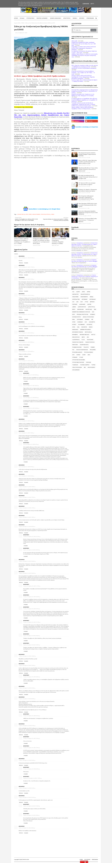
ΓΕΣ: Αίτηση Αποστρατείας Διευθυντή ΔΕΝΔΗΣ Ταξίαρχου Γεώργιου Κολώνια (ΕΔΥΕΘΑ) (87, 154)
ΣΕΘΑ (89, 354)
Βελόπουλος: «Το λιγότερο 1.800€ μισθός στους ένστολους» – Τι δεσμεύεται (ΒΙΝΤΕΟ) (87, 220)
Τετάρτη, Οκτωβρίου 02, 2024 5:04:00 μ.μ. (31, 676)
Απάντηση (21, 262)
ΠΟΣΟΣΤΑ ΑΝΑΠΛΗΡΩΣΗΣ (82, 349)
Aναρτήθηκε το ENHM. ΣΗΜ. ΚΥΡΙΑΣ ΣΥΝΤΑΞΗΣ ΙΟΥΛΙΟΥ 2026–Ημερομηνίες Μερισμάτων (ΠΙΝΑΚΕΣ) (83, 48)
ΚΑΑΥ (86, 322)
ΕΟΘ (93, 312)
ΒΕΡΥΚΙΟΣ (92, 301)
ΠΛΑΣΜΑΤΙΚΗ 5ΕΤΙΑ (84, 344)
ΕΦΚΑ (73, 319)
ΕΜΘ (95, 309)
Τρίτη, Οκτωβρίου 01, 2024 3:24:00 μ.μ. (26, 323)
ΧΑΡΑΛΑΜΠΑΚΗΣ (76, 370)
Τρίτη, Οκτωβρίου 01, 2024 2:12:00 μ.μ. (26, 279)
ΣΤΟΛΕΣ (81, 357)
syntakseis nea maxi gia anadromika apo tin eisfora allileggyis (84, 260)
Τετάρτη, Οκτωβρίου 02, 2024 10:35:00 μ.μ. (27, 797)
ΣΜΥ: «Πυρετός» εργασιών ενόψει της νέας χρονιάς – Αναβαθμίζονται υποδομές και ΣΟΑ (84, 66)
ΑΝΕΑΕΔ (91, 296)
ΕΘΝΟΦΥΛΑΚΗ (80, 309)
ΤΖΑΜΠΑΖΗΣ (75, 364)
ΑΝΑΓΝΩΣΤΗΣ (75, 294)
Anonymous (80, 243)
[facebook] (77, 117)
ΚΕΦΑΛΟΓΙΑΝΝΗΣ (36, 214)
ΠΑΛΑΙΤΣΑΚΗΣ (90, 339)
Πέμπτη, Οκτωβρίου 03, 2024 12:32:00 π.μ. (31, 644)
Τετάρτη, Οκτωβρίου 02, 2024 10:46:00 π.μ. (27, 573)
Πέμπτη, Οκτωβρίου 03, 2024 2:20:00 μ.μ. (27, 827)
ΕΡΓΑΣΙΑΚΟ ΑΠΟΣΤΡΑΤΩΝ (82, 314)
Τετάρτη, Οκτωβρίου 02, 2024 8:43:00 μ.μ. (31, 768)
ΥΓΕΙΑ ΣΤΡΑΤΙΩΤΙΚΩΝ (77, 367)
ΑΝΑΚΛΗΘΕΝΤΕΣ (84, 296)
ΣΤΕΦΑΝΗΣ (74, 357)
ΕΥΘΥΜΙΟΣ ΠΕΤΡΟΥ (76, 317)
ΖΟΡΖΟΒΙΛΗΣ (80, 319)
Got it (92, 3)
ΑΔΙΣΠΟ (78, 291)
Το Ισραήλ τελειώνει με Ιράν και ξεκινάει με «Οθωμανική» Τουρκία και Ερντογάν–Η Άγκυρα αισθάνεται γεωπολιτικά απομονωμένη (83, 104)
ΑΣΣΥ (81, 301)
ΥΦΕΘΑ (22, 23)
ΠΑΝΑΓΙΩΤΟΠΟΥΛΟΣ (90, 342)
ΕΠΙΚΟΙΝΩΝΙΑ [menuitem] (90, 18)
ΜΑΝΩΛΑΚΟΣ (75, 329)
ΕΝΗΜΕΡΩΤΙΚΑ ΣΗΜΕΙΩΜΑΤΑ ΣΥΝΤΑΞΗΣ (81, 312)
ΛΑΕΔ (78, 327)
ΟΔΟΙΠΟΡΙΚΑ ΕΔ (76, 339)
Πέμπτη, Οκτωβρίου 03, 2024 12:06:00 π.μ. (31, 549)
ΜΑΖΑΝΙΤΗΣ (84, 327)
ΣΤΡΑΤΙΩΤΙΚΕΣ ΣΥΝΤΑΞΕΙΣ (78, 362)
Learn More (86, 3)
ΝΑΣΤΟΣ (93, 334)
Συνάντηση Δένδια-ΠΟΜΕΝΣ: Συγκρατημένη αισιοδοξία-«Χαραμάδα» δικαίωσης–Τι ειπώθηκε (59, 241)
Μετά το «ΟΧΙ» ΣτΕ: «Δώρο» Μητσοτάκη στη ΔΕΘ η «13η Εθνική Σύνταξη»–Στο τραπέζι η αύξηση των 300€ (87, 162)
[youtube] (91, 121)
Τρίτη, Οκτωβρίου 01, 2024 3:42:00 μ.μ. (26, 332)
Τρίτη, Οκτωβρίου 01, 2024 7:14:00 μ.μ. (26, 432)
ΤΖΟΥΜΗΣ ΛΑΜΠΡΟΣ (84, 364)
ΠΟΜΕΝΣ (93, 347)
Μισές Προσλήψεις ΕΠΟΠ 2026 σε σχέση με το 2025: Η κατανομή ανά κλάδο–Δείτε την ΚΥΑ (87, 205)
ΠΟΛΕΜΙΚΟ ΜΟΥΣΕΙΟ (77, 347)
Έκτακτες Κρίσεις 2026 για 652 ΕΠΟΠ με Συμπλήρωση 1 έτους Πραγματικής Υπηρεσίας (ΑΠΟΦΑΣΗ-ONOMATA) (83, 77)
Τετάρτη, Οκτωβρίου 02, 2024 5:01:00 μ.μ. (31, 715)
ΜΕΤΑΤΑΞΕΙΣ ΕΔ (88, 332)
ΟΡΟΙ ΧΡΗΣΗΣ (87, 859)
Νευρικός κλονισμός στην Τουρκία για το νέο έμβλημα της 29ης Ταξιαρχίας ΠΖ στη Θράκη (82, 94)
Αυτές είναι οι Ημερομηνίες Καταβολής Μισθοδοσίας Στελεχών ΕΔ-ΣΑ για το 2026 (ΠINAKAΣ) (88, 212)
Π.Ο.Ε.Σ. (83, 339)
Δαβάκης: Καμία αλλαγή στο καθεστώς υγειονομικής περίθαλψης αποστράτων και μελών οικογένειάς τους (84, 55)
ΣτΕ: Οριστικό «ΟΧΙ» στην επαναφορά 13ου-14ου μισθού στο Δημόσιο (86, 183)
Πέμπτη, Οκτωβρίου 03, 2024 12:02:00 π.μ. (31, 635)
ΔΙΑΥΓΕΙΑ (89, 304)
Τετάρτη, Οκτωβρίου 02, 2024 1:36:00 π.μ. (27, 486)
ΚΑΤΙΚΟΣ (74, 324)
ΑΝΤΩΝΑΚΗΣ (84, 299)
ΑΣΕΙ (77, 301)
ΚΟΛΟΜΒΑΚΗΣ (81, 324)
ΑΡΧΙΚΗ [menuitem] (16, 18)
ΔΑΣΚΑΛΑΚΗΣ (82, 304)
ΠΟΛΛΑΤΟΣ (86, 347)
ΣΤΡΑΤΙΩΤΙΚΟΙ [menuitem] (30, 18)
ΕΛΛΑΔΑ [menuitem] (22, 18)
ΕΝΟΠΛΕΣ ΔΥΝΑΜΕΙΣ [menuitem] (42, 18)
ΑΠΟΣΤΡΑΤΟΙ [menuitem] (66, 18)
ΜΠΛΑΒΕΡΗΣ (75, 334)
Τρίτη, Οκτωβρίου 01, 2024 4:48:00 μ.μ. (26, 342)
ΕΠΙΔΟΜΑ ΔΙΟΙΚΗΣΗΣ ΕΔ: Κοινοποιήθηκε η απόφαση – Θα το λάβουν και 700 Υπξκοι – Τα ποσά (83, 72)
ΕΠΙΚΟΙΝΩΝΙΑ (95, 859)
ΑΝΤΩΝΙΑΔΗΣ (92, 299)
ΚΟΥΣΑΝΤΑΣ (89, 324)
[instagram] (77, 121)
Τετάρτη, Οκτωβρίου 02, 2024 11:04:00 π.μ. (27, 656)
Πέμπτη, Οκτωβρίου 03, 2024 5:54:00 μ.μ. (31, 815)
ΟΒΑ (88, 337)
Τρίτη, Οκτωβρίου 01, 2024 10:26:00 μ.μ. (31, 408)
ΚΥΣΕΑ (73, 327)
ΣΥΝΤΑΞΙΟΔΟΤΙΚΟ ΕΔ (45, 214)
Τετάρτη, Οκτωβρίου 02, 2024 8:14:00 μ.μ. (27, 788)
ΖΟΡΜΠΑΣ (87, 319)
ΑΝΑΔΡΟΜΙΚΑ (75, 296)
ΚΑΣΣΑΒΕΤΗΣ (92, 322)
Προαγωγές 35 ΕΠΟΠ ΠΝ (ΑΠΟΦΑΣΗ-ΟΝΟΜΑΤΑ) (83, 68)
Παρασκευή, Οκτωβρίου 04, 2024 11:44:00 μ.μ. (32, 778)
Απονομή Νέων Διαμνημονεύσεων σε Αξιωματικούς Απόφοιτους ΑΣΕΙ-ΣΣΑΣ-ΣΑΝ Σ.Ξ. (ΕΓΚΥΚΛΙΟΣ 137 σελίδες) (84, 91)
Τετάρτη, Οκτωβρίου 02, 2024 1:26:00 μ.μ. (27, 665)
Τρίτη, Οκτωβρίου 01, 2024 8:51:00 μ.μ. (31, 444)
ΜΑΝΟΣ (90, 327)
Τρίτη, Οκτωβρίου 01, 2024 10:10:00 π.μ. (27, 257)
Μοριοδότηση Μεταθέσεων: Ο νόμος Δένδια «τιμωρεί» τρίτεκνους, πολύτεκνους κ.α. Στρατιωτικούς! (88, 169)
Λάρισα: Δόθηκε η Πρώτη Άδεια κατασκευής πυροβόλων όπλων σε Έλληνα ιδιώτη (82, 107)
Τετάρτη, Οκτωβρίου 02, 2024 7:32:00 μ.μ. (31, 738)
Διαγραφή (26, 262)
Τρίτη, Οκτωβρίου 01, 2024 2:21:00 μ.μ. (26, 295)
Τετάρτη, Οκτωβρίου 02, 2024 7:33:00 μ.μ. (31, 747)
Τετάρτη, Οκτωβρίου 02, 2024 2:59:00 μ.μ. (27, 688)
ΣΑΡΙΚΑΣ (78, 354)
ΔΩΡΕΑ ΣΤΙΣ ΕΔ (91, 307)
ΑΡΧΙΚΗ (81, 859)
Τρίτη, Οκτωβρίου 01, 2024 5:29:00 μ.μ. (26, 360)
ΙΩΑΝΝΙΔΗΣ (80, 322)
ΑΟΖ (73, 301)
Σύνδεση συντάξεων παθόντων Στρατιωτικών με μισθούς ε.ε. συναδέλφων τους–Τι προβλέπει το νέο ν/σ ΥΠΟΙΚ (22, 241)
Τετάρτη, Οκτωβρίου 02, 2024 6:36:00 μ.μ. (27, 760)
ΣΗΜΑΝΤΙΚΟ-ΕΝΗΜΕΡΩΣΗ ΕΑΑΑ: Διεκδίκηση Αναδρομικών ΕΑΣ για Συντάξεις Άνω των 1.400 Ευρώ (83, 44)
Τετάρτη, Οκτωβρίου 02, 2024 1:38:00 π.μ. (27, 517)
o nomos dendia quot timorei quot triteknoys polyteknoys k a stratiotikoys (84, 276)
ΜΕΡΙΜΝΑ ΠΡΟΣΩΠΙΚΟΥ (85, 329)
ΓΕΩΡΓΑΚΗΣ (74, 304)
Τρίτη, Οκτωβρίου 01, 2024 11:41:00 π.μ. (27, 267)
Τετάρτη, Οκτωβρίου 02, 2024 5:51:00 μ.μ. (27, 725)
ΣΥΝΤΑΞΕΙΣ (88, 362)
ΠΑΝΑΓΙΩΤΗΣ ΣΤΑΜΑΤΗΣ (77, 342)
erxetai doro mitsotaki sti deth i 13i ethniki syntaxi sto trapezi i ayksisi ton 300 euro (84, 244)
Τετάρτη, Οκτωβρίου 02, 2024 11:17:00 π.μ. (31, 586)
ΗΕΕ (92, 319)
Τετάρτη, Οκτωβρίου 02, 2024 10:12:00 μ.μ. (32, 536)
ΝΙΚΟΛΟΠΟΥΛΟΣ (76, 337)
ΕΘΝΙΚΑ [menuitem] (75, 18)
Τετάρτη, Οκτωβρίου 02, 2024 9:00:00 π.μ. (27, 526)
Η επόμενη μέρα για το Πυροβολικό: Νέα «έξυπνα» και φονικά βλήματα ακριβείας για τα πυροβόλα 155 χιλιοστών (84, 100)
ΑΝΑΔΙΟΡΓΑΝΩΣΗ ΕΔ (85, 294)
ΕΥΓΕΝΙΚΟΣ (92, 314)
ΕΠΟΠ (27, 214)
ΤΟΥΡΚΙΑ (93, 364)
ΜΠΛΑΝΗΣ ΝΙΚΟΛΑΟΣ (84, 334)
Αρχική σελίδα (17, 23)
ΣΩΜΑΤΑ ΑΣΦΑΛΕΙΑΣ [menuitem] (55, 18)
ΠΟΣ (73, 349)
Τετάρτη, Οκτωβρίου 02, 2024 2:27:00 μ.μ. (31, 608)
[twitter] (91, 117)
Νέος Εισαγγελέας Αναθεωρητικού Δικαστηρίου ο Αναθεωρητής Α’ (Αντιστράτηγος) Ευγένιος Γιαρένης (86, 197)
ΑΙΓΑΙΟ (83, 291)
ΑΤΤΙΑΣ (86, 301)
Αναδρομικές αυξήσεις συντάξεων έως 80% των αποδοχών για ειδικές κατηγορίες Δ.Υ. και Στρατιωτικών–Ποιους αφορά (41, 241)
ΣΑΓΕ (73, 354)
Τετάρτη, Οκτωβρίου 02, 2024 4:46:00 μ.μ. (27, 698)
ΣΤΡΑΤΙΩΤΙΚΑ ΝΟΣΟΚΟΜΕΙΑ (78, 359)
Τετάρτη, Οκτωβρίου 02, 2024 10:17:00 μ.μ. (32, 622)
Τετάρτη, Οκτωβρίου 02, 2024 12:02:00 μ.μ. (32, 596)
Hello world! (74, 41)
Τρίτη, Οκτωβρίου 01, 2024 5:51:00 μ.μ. (26, 420)
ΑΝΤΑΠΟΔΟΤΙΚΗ (76, 299)
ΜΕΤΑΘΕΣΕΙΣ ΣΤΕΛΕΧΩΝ (77, 332)
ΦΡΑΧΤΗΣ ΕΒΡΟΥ (91, 367)
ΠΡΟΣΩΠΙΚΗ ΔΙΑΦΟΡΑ (77, 352)
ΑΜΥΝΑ (88, 291)
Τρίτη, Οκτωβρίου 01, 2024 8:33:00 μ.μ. (26, 466)
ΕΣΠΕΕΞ (30, 214)
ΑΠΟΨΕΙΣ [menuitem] (81, 18)
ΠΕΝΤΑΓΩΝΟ (75, 344)
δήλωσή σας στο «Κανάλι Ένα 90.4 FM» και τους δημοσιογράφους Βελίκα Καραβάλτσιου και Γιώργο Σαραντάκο (41, 115)
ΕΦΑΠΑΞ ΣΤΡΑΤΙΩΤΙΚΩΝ (88, 317)
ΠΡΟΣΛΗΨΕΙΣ (93, 349)
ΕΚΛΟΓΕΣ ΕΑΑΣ (89, 309)
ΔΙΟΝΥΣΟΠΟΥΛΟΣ (82, 307)
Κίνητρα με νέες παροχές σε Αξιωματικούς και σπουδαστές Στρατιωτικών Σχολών (87, 190)
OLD (73, 291)
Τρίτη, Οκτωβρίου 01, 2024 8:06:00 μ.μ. (31, 397)
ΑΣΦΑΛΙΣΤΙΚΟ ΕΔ (21, 214)
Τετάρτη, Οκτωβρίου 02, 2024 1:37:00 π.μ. (27, 497)
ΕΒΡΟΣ (73, 309)
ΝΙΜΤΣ (83, 337)
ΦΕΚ (85, 367)
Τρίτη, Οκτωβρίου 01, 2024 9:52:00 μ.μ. (26, 475)
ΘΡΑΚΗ (73, 322)
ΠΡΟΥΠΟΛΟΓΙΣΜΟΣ (88, 352)
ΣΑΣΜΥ (84, 354)
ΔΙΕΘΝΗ (74, 307)
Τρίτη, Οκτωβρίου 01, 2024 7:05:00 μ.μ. (31, 385)
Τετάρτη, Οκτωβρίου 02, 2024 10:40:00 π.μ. (27, 561)
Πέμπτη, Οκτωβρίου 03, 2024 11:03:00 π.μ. (31, 806)
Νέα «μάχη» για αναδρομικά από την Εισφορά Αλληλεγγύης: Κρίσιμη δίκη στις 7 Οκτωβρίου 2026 (87, 177)
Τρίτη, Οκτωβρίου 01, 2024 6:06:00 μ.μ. (31, 374)
